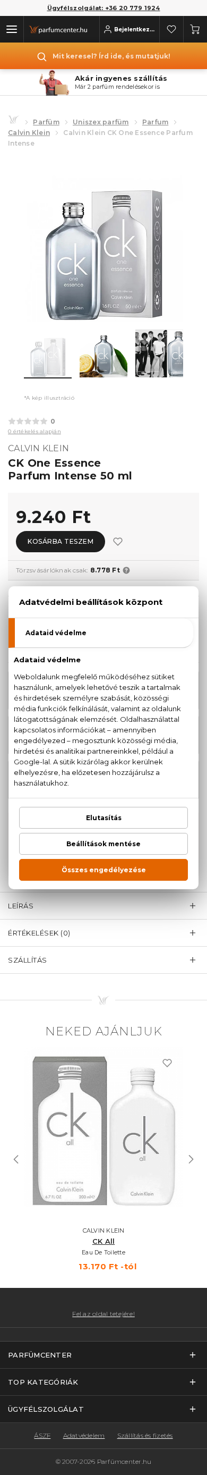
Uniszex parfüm (101, 122)
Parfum (155, 122)
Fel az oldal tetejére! (103, 1314)
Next (191, 1159)
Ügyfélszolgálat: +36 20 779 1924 (103, 8)
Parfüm (46, 122)
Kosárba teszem (60, 541)
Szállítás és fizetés (145, 1435)
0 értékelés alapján (34, 431)
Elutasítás (104, 818)
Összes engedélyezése (104, 870)
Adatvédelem (84, 1435)
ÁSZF (42, 1435)
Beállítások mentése (103, 844)
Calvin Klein (29, 133)
